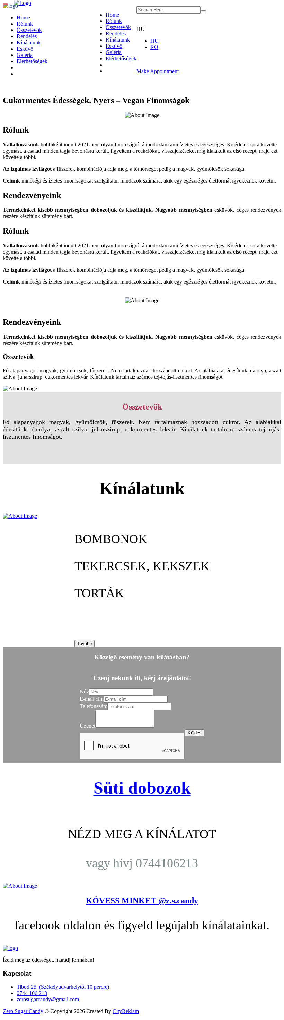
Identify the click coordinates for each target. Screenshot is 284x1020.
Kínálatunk (118, 40)
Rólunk (114, 21)
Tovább (84, 643)
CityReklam (126, 1011)
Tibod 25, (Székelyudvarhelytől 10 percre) (63, 987)
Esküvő (114, 46)
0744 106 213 (32, 993)
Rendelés (116, 33)
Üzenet (87, 726)
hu (154, 41)
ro (154, 47)
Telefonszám (93, 706)
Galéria (114, 52)
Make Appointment (157, 71)
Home (112, 15)
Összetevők (118, 27)
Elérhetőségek (121, 58)
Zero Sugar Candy (23, 1011)
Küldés (195, 732)
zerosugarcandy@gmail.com (48, 999)
